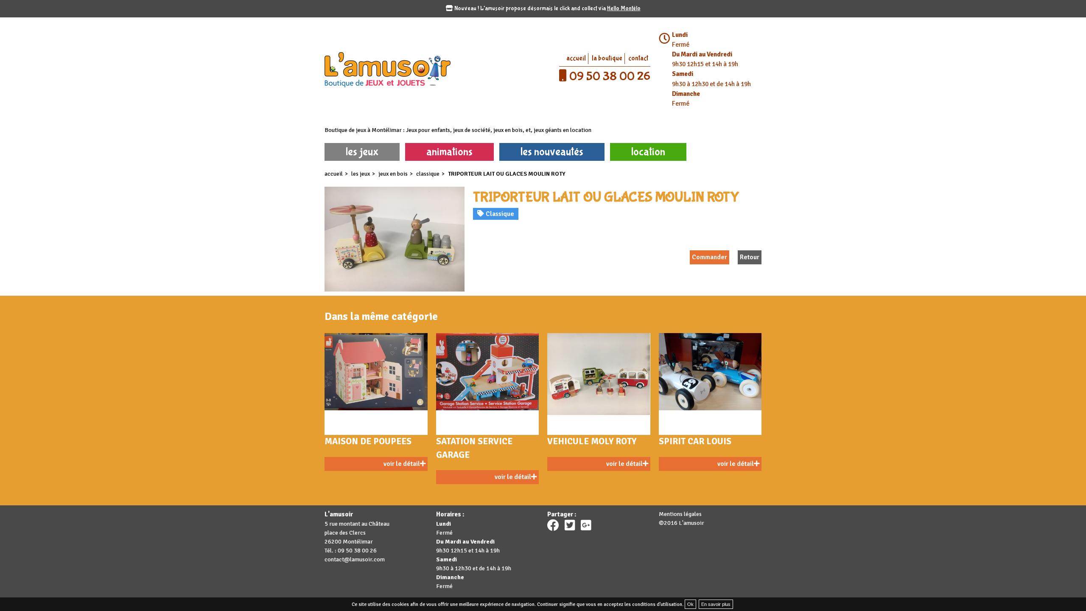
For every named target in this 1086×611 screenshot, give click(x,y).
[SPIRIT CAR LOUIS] (710, 384)
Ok (690, 604)
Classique (427, 173)
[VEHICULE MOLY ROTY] (598, 384)
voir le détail (401, 464)
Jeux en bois (393, 173)
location (648, 151)
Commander (709, 257)
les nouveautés (552, 151)
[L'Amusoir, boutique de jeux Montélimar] (432, 69)
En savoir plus (716, 604)
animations (449, 151)
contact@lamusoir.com (355, 559)
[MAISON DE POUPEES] (376, 384)
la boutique (607, 58)
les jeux (362, 151)
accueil (576, 58)
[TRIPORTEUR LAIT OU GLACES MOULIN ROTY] (395, 239)
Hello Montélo (624, 8)
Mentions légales (680, 514)
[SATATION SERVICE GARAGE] (487, 384)
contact (638, 58)
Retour (749, 257)
